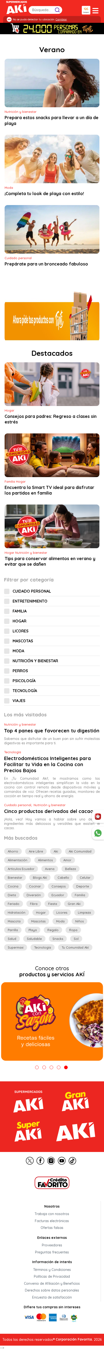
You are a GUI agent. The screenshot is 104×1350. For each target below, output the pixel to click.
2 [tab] (44, 1067)
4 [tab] (58, 1067)
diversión (34, 895)
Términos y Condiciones (52, 1269)
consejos (59, 886)
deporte (82, 886)
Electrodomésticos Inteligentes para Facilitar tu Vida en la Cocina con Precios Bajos (47, 764)
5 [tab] (66, 1067)
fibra (33, 904)
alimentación (17, 860)
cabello (63, 877)
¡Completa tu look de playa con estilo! (44, 194)
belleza (70, 869)
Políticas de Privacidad (52, 1277)
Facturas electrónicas (52, 1221)
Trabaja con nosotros (52, 1214)
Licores (21, 631)
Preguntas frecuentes (52, 1252)
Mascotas (23, 640)
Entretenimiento (30, 601)
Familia (20, 611)
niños (79, 921)
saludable (34, 939)
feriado (13, 904)
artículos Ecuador (21, 869)
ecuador (58, 895)
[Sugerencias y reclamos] (98, 833)
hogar (41, 912)
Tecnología (25, 690)
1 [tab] (37, 1067)
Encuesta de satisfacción (52, 1297)
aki (56, 851)
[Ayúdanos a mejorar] (98, 816)
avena (49, 869)
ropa (73, 930)
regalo (53, 930)
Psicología (24, 680)
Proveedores (52, 1245)
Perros (20, 670)
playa (33, 930)
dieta (12, 895)
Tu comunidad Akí (75, 947)
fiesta (52, 904)
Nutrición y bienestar (35, 660)
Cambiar (61, 19)
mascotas (38, 921)
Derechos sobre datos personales (52, 1290)
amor (67, 860)
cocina (13, 886)
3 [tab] (51, 1067)
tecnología (42, 947)
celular (85, 877)
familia (80, 895)
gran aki (74, 904)
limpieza (84, 912)
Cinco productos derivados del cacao (48, 811)
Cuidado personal (32, 591)
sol (76, 939)
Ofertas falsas (52, 1228)
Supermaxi (15, 947)
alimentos (45, 860)
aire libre (36, 851)
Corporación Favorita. (74, 1339)
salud (12, 939)
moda (60, 921)
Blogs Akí (40, 877)
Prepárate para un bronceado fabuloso (46, 264)
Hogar (19, 621)
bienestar (15, 877)
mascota (14, 921)
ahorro (13, 851)
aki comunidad (80, 851)
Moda (18, 650)
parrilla (13, 930)
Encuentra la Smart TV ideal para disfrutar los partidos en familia (49, 490)
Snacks (57, 939)
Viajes (19, 700)
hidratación (16, 912)
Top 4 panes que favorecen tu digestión (51, 731)
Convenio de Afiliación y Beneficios (52, 1283)
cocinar (35, 886)
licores (61, 912)
